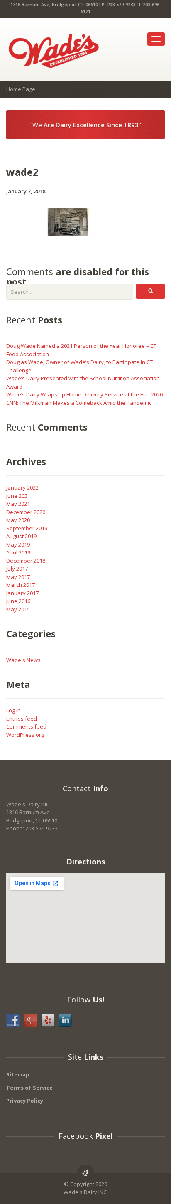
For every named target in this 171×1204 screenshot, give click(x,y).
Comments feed (26, 726)
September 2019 (26, 528)
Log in (13, 710)
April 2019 (18, 552)
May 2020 (18, 520)
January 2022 (22, 487)
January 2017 (22, 593)
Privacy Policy (24, 1100)
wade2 (22, 172)
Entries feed (21, 718)
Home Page (20, 89)
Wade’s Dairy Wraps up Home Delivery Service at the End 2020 (84, 394)
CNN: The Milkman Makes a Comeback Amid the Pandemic (78, 402)
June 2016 (18, 601)
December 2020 (25, 512)
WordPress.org (25, 735)
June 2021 (18, 496)
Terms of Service (29, 1087)
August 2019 (21, 536)
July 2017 (17, 568)
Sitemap (17, 1074)
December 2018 (25, 560)
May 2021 (18, 503)
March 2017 (20, 584)
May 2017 (18, 577)
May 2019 (18, 544)
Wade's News (23, 660)
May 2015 (18, 609)
